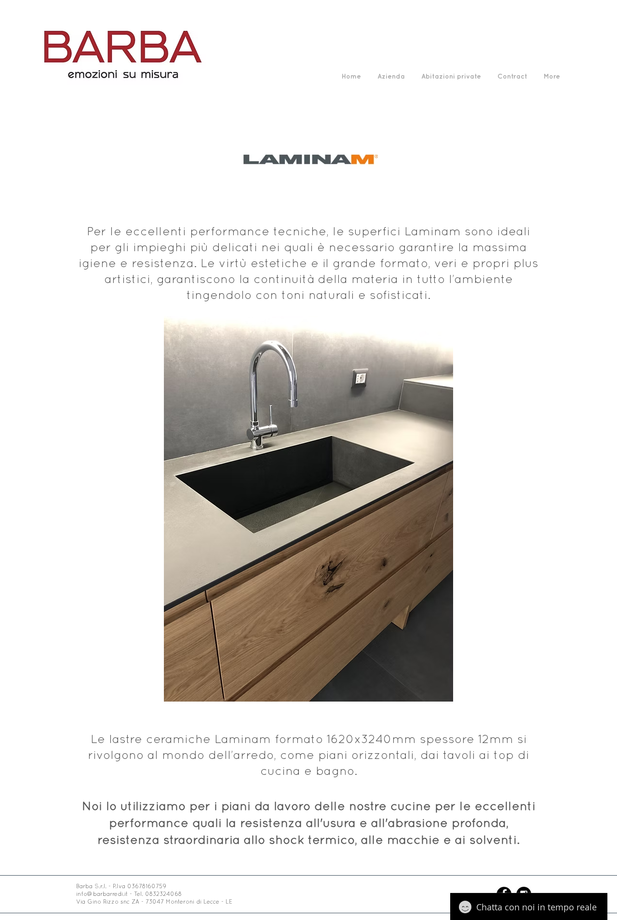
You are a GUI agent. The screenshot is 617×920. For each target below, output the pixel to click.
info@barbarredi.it (102, 894)
